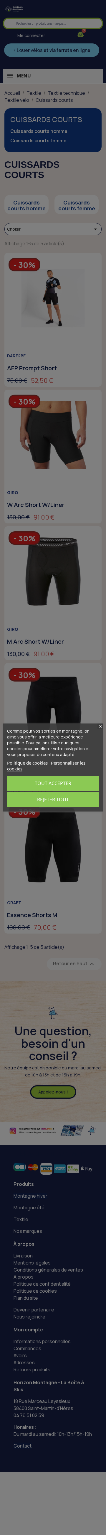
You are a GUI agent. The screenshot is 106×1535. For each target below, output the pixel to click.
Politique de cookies (27, 763)
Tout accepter (53, 783)
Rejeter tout (53, 799)
